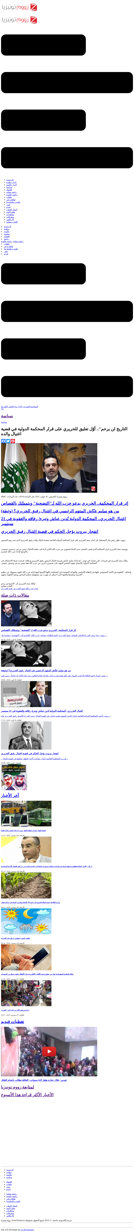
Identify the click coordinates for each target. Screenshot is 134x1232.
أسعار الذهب (11, 209)
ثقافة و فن (10, 200)
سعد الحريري (19, 588)
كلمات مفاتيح (12, 222)
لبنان (36, 588)
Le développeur (27, 1230)
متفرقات (10, 217)
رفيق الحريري (7, 588)
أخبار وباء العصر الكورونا (11, 406)
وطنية (6, 229)
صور (8, 205)
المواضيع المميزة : (30, 406)
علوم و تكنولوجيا (13, 202)
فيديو (8, 207)
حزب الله (29, 588)
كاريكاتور (10, 219)
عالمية (7, 231)
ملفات (9, 197)
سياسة (9, 187)
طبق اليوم (10, 212)
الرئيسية (9, 180)
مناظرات (10, 214)
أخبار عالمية (11, 185)
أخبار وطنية (11, 182)
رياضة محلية (11, 192)
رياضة (6, 239)
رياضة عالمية (12, 195)
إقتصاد (9, 190)
